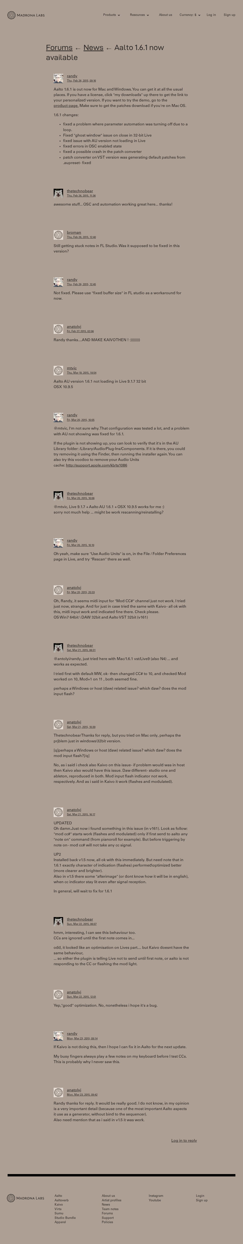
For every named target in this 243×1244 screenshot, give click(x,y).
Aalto (58, 1196)
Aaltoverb (62, 1200)
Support (108, 1218)
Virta (58, 1209)
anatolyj (74, 327)
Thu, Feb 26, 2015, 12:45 (81, 284)
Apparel (60, 1222)
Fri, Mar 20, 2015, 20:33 (81, 592)
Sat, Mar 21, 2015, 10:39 (81, 727)
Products (109, 15)
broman (74, 233)
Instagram (156, 1196)
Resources (137, 15)
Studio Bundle (65, 1218)
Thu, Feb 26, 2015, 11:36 (81, 196)
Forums (59, 47)
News (93, 47)
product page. (66, 106)
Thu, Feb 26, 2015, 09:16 (81, 81)
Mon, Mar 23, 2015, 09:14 (82, 1038)
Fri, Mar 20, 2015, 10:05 (80, 420)
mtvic (72, 368)
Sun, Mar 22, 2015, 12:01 (81, 997)
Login (200, 1196)
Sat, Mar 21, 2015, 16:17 (81, 814)
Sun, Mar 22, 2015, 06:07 (82, 924)
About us (165, 15)
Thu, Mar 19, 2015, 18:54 (81, 373)
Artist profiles (111, 1200)
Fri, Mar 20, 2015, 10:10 (80, 545)
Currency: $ (188, 15)
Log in (211, 15)
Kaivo (59, 1205)
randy (72, 76)
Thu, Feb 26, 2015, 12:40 (81, 237)
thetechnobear (80, 191)
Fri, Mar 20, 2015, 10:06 (80, 498)
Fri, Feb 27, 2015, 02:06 (80, 331)
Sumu (59, 1213)
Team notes (110, 1209)
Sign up (229, 15)
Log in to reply (184, 1141)
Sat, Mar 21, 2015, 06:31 (81, 650)
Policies (107, 1222)
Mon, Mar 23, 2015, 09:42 (82, 1095)
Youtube (155, 1200)
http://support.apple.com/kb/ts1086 (96, 466)
